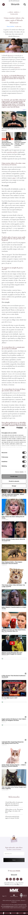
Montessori (10, 55)
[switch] (24, 457)
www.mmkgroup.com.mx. (9, 906)
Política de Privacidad (7, 900)
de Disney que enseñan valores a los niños (13, 389)
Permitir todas (14, 476)
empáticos (16, 67)
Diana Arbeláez (10, 26)
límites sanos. (5, 299)
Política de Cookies (16, 900)
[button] (3, 4)
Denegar (14, 486)
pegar (13, 178)
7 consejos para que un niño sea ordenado (13, 347)
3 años (10, 12)
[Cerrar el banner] (25, 427)
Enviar (14, 860)
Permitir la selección (14, 481)
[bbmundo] (15, 4)
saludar (21, 307)
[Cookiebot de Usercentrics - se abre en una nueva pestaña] (17, 428)
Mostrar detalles (19, 472)
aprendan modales (12, 152)
